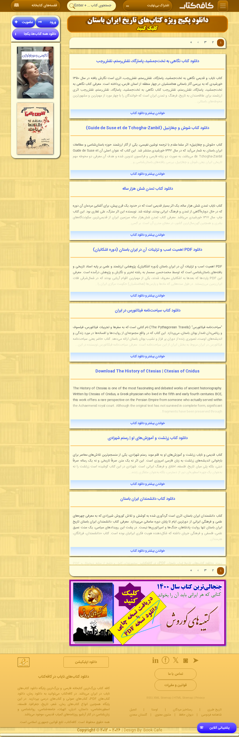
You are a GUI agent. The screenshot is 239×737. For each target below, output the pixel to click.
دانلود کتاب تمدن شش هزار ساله (147, 189)
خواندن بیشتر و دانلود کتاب (147, 113)
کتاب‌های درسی (51, 699)
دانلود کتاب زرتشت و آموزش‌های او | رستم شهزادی (148, 438)
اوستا (154, 709)
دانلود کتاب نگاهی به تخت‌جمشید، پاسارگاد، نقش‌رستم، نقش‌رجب (147, 61)
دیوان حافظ (186, 714)
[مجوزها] (24, 662)
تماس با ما (175, 674)
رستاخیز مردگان (182, 709)
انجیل (133, 709)
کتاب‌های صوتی (76, 699)
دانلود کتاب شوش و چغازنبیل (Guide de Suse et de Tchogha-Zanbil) (147, 128)
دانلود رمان (34, 694)
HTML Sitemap (183, 697)
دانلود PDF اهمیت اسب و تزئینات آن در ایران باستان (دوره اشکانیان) (147, 250)
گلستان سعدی (138, 714)
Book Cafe (152, 730)
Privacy (200, 697)
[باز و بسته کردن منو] (223, 6)
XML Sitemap (163, 697)
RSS (149, 697)
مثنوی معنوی (163, 714)
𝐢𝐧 (155, 661)
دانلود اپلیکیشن (86, 662)
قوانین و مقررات (175, 685)
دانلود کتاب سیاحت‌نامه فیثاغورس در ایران (147, 310)
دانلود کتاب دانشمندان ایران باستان (147, 499)
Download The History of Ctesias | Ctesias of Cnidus (147, 371)
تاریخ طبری (214, 709)
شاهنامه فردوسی (211, 714)
